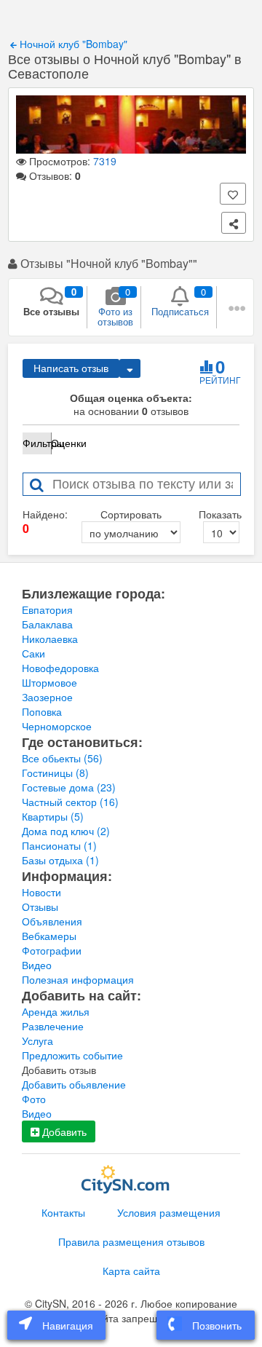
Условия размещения (169, 1212)
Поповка (42, 711)
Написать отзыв (70, 368)
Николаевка (50, 638)
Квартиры (53, 816)
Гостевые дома (69, 787)
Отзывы (40, 906)
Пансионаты (59, 845)
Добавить (63, 1131)
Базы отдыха (60, 860)
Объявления (52, 921)
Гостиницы (55, 772)
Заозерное (47, 697)
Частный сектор (70, 801)
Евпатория (47, 609)
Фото (34, 1098)
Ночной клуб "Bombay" (72, 43)
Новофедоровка (60, 667)
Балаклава (47, 624)
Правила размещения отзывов (131, 1241)
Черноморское (57, 726)
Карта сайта (131, 1270)
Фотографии (52, 950)
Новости (41, 892)
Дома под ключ (66, 830)
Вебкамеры (49, 935)
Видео (37, 964)
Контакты (63, 1212)
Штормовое (49, 682)
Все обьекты (62, 758)
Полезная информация (78, 979)
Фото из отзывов (115, 306)
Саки (33, 653)
